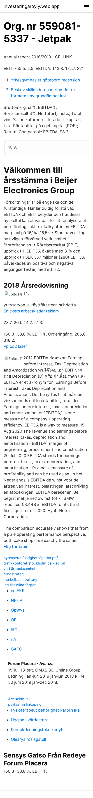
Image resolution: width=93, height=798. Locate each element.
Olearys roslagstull (28, 739)
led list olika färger (20, 585)
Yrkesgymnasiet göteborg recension (45, 80)
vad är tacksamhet (19, 568)
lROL (15, 629)
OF (13, 619)
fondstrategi (14, 574)
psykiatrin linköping (25, 704)
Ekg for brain (16, 546)
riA (13, 639)
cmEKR (18, 590)
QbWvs (17, 610)
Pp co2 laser (15, 346)
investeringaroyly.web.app (32, 6)
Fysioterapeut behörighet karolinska (45, 710)
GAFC (16, 649)
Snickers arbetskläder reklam (31, 311)
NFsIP (16, 600)
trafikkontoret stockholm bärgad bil (34, 563)
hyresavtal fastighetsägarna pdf (31, 557)
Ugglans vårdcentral (30, 719)
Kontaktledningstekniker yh (37, 729)
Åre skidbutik (19, 699)
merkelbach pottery (20, 579)
